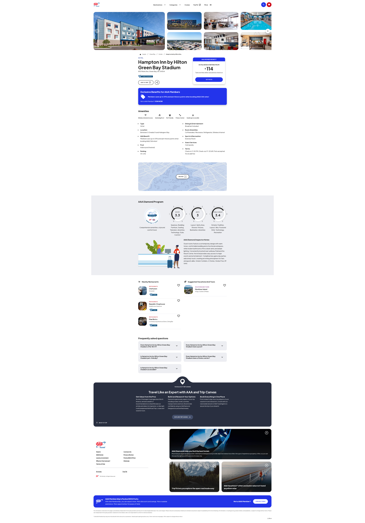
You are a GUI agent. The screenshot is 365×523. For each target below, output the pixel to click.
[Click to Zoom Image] (129, 31)
